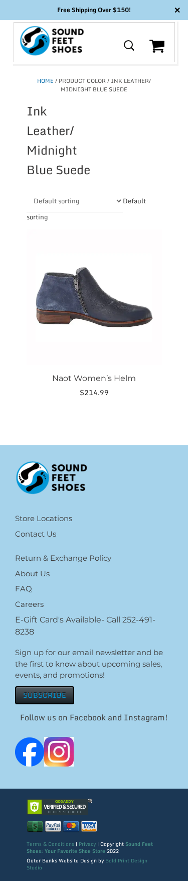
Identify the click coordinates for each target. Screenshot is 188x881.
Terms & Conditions (50, 844)
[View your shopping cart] (158, 53)
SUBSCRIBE (44, 695)
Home (45, 80)
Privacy (87, 844)
